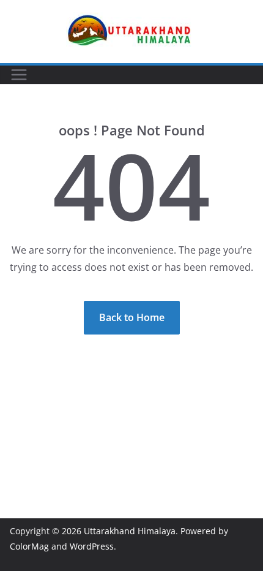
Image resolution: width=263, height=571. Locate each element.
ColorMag (29, 546)
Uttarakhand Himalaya (130, 531)
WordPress (92, 546)
